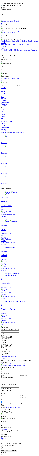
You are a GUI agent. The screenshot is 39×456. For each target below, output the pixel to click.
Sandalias (28, 44)
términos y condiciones (13, 407)
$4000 (15, 50)
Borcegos (8, 44)
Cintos (19, 41)
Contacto (35, 41)
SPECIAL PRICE (6, 50)
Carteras (14, 41)
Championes (20, 44)
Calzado (8, 41)
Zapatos (13, 44)
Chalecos (25, 41)
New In (3, 41)
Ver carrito (4, 429)
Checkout (4, 438)
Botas (2, 44)
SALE (30, 41)
